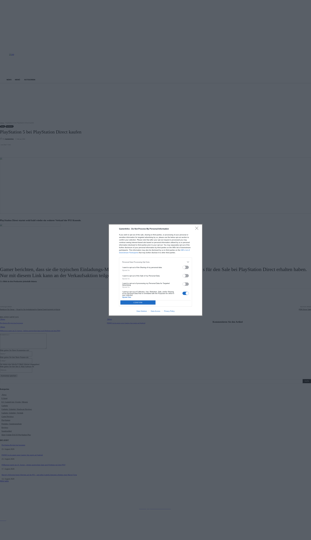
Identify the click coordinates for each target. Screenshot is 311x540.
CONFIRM (138, 302)
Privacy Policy (169, 311)
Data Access (155, 311)
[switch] (185, 267)
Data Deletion (142, 311)
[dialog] (155, 270)
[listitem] (155, 262)
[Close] (197, 229)
